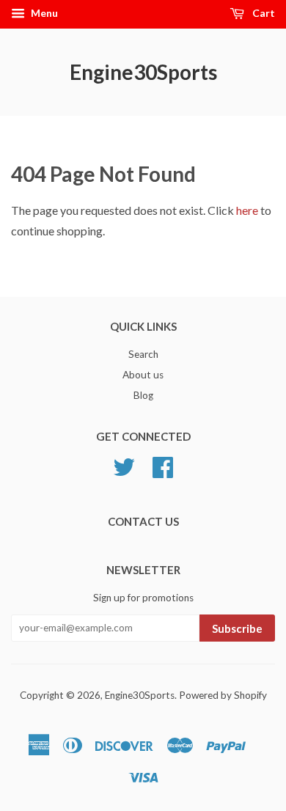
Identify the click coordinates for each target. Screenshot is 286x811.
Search (143, 354)
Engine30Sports (143, 71)
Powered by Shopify (223, 695)
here (247, 210)
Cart (262, 13)
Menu (43, 13)
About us (143, 375)
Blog (143, 395)
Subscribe (237, 628)
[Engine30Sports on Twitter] (124, 472)
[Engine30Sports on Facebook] (163, 472)
